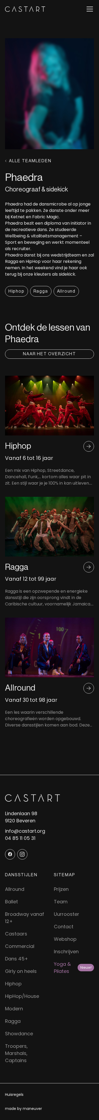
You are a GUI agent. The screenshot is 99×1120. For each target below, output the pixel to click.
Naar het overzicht (49, 354)
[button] (88, 9)
